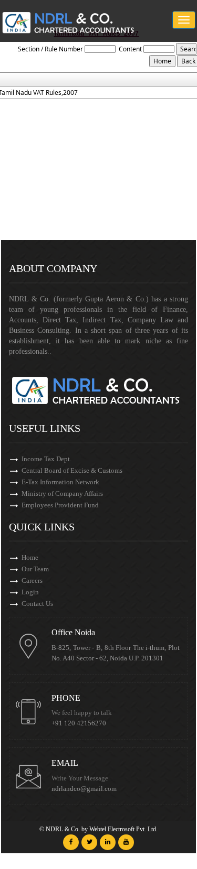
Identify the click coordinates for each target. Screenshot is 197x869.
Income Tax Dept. (46, 459)
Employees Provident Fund (60, 505)
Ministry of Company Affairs (62, 493)
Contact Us (37, 603)
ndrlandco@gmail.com (84, 788)
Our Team (35, 569)
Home (30, 557)
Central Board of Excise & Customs (72, 470)
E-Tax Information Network (60, 482)
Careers (32, 580)
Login (30, 592)
